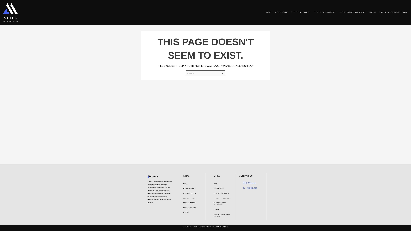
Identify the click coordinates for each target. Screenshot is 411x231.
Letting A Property (189, 203)
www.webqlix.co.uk (221, 226)
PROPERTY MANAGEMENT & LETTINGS (393, 12)
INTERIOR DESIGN (281, 12)
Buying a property (189, 188)
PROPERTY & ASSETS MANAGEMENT (352, 12)
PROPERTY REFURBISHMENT (325, 12)
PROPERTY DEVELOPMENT (301, 12)
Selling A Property (189, 193)
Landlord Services (189, 207)
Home (268, 12)
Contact (186, 212)
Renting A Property (189, 198)
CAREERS (372, 12)
